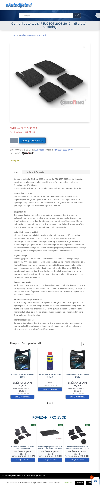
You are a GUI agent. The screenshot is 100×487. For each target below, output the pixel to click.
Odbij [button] (90, 483)
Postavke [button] (68, 482)
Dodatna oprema (27, 35)
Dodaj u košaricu (32, 140)
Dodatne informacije (35, 172)
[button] (84, 47)
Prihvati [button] (80, 483)
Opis (16, 172)
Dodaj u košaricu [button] (22, 389)
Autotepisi (41, 35)
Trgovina (14, 35)
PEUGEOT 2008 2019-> (63, 150)
